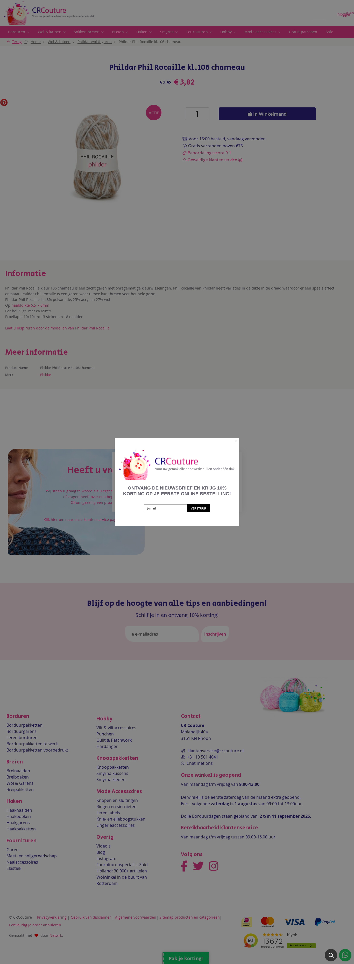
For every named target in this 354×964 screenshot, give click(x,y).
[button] (331, 955)
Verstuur (198, 508)
